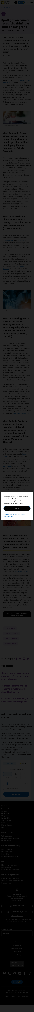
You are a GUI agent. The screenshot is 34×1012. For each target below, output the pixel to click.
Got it (17, 508)
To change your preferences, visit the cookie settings (14, 515)
